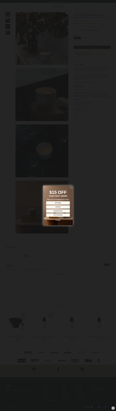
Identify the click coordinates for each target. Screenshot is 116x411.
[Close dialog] (71, 187)
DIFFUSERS (58, 202)
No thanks (58, 220)
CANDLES (58, 207)
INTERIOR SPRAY (58, 211)
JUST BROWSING (58, 215)
